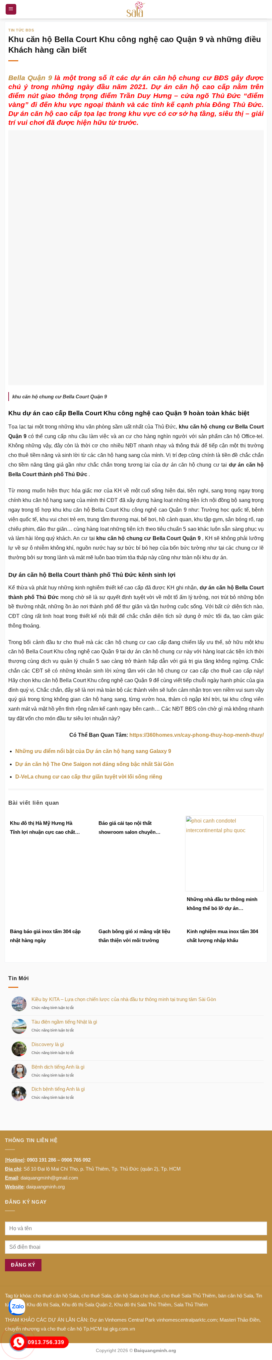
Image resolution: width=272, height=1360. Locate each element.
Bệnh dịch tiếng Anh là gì (58, 1067)
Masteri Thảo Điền (239, 1320)
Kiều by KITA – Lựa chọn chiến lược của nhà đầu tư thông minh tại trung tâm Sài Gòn (124, 999)
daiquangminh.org (45, 1186)
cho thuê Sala (96, 1295)
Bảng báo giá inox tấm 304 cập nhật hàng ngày (45, 936)
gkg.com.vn (122, 1329)
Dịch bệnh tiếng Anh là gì (58, 1089)
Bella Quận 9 (30, 77)
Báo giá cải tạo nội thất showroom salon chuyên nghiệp (127, 828)
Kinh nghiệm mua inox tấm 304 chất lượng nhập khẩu (222, 936)
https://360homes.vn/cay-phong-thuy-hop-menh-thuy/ (196, 735)
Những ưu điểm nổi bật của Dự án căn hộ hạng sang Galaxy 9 (93, 751)
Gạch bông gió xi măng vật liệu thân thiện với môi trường (134, 936)
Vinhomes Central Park (130, 1320)
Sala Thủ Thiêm (191, 1304)
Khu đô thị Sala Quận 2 (86, 1304)
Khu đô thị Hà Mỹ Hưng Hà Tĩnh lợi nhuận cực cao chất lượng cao (42, 828)
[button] (11, 9)
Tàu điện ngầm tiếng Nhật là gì (64, 1022)
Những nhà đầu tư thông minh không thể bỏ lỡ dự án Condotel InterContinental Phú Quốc (222, 904)
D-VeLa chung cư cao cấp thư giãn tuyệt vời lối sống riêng (88, 777)
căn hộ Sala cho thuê (136, 1295)
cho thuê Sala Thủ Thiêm (189, 1295)
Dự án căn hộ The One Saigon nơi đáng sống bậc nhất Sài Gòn (94, 764)
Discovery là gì (48, 1044)
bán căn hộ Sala (235, 1295)
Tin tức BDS (21, 30)
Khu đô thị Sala (43, 1304)
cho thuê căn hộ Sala (56, 1295)
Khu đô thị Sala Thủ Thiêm (142, 1304)
